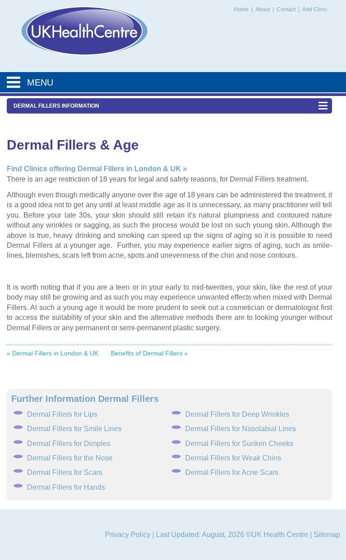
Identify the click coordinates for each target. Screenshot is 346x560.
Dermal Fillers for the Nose (70, 458)
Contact (287, 9)
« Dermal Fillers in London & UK (52, 353)
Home (241, 9)
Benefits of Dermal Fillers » (149, 353)
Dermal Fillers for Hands (66, 487)
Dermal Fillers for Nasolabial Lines (240, 429)
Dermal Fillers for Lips (62, 414)
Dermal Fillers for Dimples (68, 443)
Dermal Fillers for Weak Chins (233, 458)
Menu (40, 82)
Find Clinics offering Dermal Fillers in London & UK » (97, 169)
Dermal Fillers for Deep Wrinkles (237, 414)
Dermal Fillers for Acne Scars (231, 472)
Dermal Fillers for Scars (64, 472)
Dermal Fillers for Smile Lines (74, 429)
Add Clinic (315, 9)
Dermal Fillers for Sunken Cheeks (239, 443)
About (263, 9)
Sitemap (327, 534)
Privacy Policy (127, 534)
